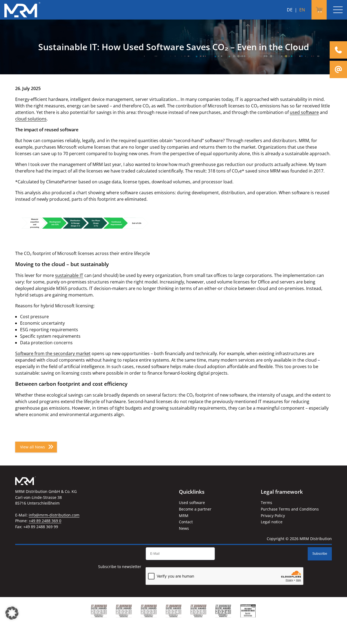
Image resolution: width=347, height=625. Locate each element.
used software (304, 112)
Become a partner (195, 509)
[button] (12, 613)
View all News (32, 446)
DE (290, 10)
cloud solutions (31, 119)
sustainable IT (69, 275)
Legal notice (271, 521)
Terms (266, 502)
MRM (183, 515)
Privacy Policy (273, 515)
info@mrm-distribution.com (54, 515)
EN (302, 10)
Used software (192, 502)
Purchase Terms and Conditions (290, 509)
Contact (186, 521)
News (184, 528)
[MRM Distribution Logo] (22, 10)
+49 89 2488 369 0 (45, 520)
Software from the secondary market (53, 353)
